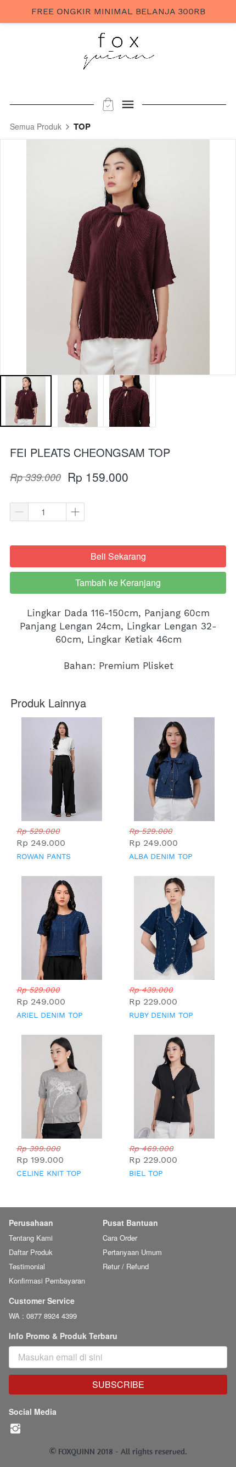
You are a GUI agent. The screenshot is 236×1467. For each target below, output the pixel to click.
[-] (15, 1429)
